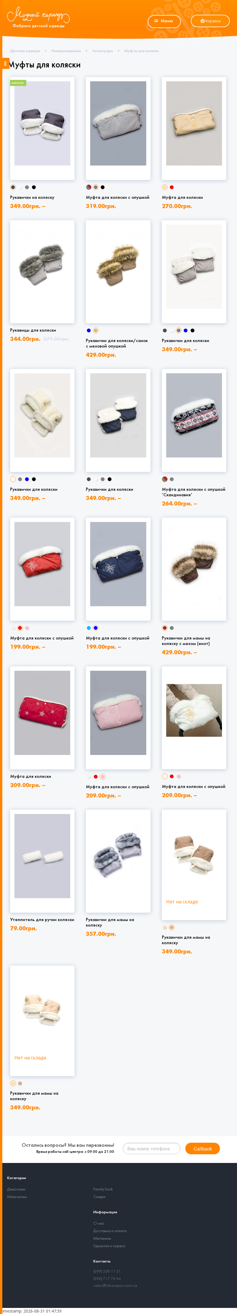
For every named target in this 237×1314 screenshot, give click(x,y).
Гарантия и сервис (109, 1246)
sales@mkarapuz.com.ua (115, 1286)
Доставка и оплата (110, 1231)
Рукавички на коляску (32, 197)
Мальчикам (17, 1197)
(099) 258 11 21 (107, 1271)
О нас (98, 1223)
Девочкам (16, 1189)
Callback (203, 1148)
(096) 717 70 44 (107, 1279)
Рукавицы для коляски (33, 330)
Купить (44, 156)
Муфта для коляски (182, 197)
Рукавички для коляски (185, 341)
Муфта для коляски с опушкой (117, 197)
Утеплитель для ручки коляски (42, 920)
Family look (103, 1189)
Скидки (99, 1197)
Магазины (102, 1239)
